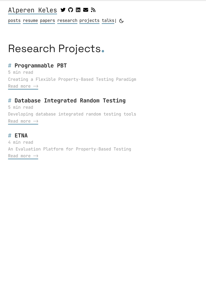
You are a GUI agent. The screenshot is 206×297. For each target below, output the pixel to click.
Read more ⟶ (23, 86)
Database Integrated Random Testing (70, 100)
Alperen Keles (32, 10)
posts (14, 20)
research (67, 20)
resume (30, 20)
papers (47, 20)
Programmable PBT (41, 65)
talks (108, 20)
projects (89, 20)
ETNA (21, 135)
